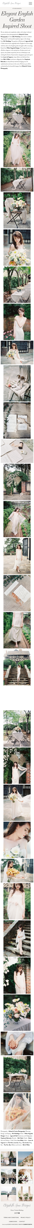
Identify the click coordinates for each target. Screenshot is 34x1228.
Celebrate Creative (27, 1224)
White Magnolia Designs (13, 48)
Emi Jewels (26, 1142)
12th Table (20, 1138)
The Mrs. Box (7, 1145)
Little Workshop (16, 36)
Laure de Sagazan (8, 57)
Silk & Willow (6, 59)
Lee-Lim (16, 1142)
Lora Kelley (20, 1140)
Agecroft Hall (29, 41)
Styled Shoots (17, 8)
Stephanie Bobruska (6, 1138)
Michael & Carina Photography (17, 1131)
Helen (29, 1138)
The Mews (11, 1142)
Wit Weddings (7, 41)
